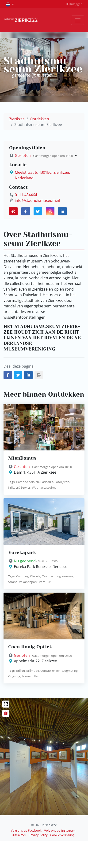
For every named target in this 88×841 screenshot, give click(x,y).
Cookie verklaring (62, 835)
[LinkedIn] (62, 211)
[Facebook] (25, 211)
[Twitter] (38, 211)
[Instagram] (50, 211)
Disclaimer (19, 835)
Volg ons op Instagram (60, 830)
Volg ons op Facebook (26, 830)
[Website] (13, 211)
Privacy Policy (38, 835)
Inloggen (75, 4)
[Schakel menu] (77, 20)
